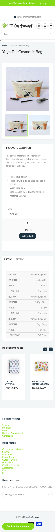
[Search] (50, 34)
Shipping (8, 259)
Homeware (7, 462)
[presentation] (45, 349)
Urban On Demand (31, 517)
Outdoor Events (9, 459)
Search (5, 425)
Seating (5, 452)
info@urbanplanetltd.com (29, 16)
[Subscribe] (49, 494)
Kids (4, 470)
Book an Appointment (12, 433)
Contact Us (7, 435)
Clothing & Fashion (11, 465)
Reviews (20, 259)
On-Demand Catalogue (13, 449)
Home (4, 45)
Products (6, 427)
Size (10, 208)
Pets (4, 473)
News (5, 430)
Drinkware (7, 454)
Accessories (7, 468)
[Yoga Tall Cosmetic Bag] (27, 89)
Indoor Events (8, 457)
